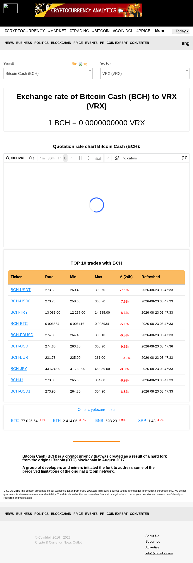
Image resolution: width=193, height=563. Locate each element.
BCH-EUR (19, 357)
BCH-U (17, 380)
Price (78, 43)
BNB (99, 421)
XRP (142, 421)
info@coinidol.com (159, 553)
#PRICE (143, 31)
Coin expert (117, 43)
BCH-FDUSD (22, 335)
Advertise (152, 547)
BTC (15, 421)
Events (91, 43)
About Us (152, 535)
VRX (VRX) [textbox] (112, 74)
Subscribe (152, 541)
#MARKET (57, 31)
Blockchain (61, 43)
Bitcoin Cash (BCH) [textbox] (22, 74)
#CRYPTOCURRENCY (25, 31)
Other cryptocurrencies (96, 410)
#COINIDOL (123, 31)
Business (24, 43)
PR (102, 43)
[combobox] (48, 73)
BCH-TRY (19, 312)
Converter (139, 43)
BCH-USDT (21, 290)
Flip (74, 63)
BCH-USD (19, 346)
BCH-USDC (21, 301)
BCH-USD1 (20, 391)
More (159, 31)
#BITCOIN (101, 31)
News (9, 43)
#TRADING (79, 31)
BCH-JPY (19, 369)
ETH (57, 421)
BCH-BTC (19, 324)
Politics (41, 43)
